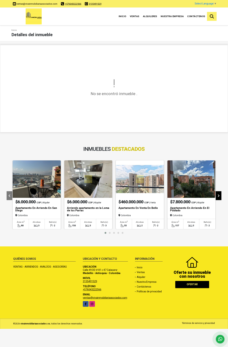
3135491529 (95, 3)
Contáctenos (196, 16)
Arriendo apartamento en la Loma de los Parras (88, 209)
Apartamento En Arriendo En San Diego (36, 209)
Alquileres (150, 16)
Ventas (134, 16)
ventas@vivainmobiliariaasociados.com (105, 297)
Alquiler (141, 277)
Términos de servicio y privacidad (198, 323)
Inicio (122, 16)
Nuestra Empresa (172, 16)
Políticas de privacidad (149, 291)
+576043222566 (73, 3)
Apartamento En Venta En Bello (138, 208)
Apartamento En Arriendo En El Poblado (189, 209)
